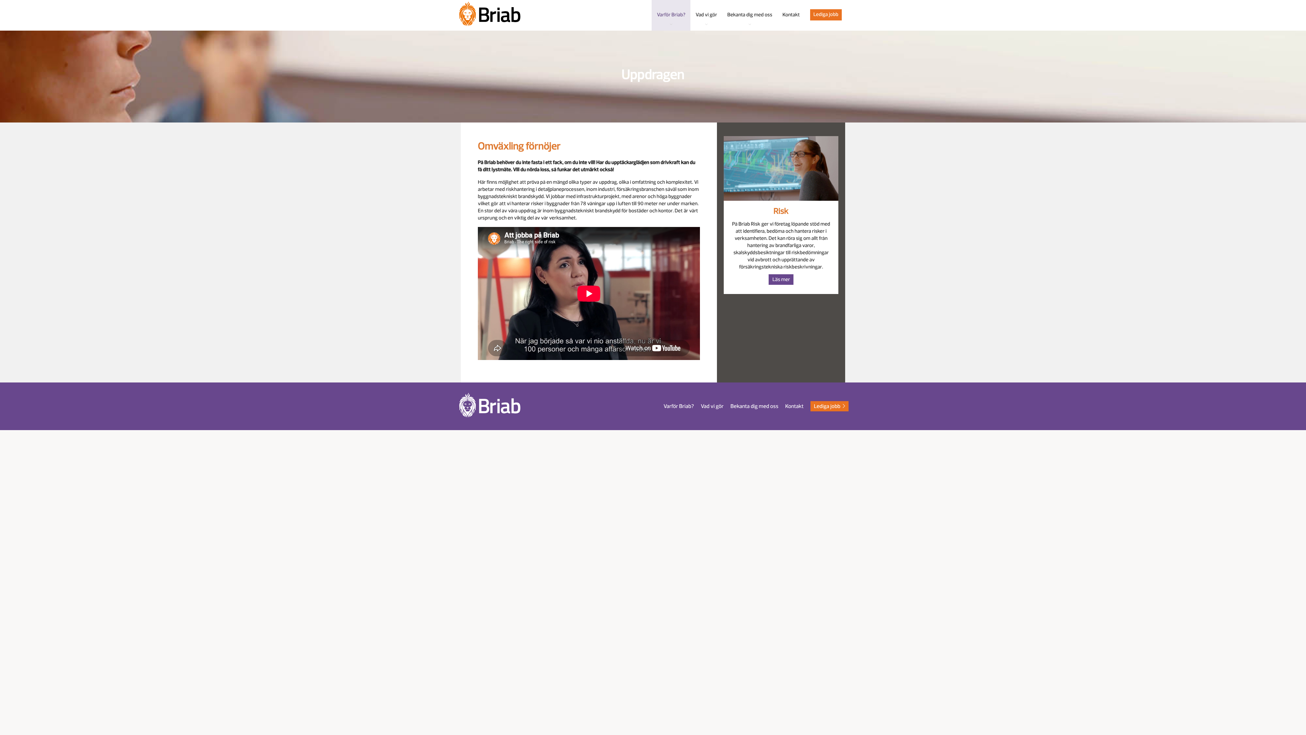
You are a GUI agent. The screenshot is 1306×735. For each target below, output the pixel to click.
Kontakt (794, 406)
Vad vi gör (712, 406)
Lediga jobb (826, 14)
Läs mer (781, 279)
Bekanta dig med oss (754, 406)
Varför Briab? (679, 406)
